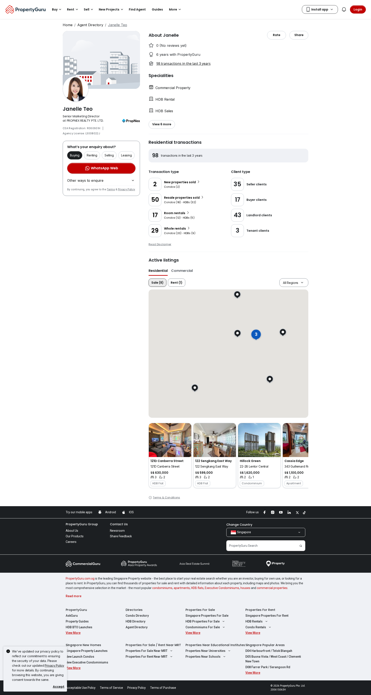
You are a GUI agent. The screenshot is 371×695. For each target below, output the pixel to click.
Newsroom (117, 530)
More (173, 9)
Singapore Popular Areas (265, 645)
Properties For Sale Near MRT (146, 651)
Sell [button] (86, 9)
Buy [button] (55, 9)
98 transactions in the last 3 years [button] (183, 63)
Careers (71, 542)
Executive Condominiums (222, 588)
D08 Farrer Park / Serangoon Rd (267, 667)
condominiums (162, 588)
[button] (170, 455)
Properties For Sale (200, 610)
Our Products (75, 536)
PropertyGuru (76, 610)
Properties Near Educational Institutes (215, 645)
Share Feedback (121, 536)
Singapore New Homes (83, 645)
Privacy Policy (126, 189)
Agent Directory (90, 25)
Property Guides (77, 621)
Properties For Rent (260, 610)
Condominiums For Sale (203, 627)
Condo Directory (137, 615)
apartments (182, 588)
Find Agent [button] (137, 9)
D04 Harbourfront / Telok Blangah (268, 651)
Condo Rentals (255, 627)
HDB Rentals (254, 621)
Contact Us (119, 524)
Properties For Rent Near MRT (146, 656)
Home (68, 25)
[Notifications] (344, 9)
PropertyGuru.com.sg (80, 578)
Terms (111, 189)
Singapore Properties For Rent (266, 615)
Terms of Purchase (163, 687)
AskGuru (72, 615)
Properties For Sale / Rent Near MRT (153, 645)
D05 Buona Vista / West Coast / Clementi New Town (273, 659)
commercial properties (272, 588)
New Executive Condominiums (87, 662)
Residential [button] (158, 270)
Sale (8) (157, 282)
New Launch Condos (80, 656)
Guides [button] (157, 9)
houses (245, 588)
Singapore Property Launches (87, 651)
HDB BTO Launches (79, 627)
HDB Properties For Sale (203, 621)
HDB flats (197, 588)
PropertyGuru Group (82, 524)
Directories (134, 610)
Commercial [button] (182, 270)
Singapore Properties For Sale (207, 615)
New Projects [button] (109, 9)
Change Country (239, 524)
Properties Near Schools (203, 656)
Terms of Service (111, 687)
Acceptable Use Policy (81, 687)
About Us (72, 530)
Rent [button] (70, 9)
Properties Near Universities (205, 651)
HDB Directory (135, 621)
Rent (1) (176, 282)
